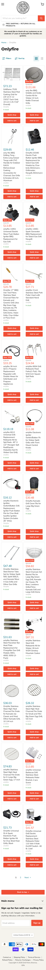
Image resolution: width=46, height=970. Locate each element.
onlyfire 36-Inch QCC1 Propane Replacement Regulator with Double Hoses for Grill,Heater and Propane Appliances (10, 375)
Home (3, 42)
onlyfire (28, 105)
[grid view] (36, 58)
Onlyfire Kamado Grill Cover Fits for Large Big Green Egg (33, 505)
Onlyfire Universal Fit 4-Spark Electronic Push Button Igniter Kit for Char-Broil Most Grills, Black (11, 837)
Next (27, 877)
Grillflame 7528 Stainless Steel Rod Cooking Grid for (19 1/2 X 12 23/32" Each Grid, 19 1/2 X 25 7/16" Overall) (11, 97)
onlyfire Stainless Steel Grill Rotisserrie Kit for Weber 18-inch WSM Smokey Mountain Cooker (33, 646)
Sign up (37, 923)
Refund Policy (7, 960)
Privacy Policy (38, 960)
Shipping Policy (19, 957)
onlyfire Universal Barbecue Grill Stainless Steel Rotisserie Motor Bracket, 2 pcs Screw (33, 776)
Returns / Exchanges (23, 960)
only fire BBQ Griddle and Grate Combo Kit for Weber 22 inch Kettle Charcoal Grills (33, 96)
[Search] (41, 18)
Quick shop (12, 115)
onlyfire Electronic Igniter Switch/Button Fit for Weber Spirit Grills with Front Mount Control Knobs (33, 440)
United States (21, 935)
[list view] (42, 58)
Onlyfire (6, 107)
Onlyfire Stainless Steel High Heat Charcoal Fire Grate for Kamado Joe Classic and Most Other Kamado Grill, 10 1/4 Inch (11, 714)
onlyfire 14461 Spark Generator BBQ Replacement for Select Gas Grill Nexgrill (34, 234)
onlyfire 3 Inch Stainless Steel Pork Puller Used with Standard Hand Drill (34, 295)
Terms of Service (34, 957)
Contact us (7, 957)
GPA (23, 965)
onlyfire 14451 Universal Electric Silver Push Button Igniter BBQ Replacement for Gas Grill (11, 235)
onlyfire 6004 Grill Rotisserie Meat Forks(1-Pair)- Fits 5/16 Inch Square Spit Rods (33, 371)
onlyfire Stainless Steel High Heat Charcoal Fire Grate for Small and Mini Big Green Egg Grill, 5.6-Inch (34, 712)
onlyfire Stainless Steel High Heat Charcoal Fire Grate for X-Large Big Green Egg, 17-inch (11, 774)
